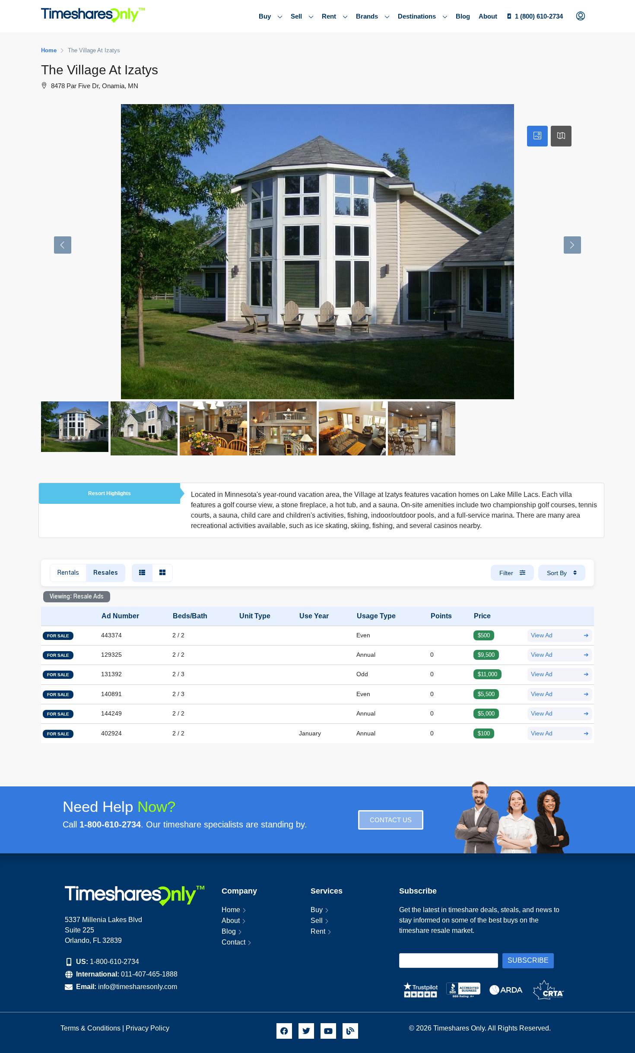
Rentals (68, 573)
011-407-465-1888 (149, 974)
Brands (367, 16)
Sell (296, 16)
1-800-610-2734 (114, 961)
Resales (105, 573)
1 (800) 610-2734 (539, 16)
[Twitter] (306, 1031)
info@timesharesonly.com (137, 986)
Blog (463, 16)
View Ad (560, 635)
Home (231, 909)
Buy (265, 16)
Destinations (417, 16)
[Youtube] (328, 1031)
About (488, 16)
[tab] (537, 136)
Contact (233, 942)
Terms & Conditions (90, 1028)
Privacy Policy (148, 1028)
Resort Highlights (109, 493)
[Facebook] (284, 1031)
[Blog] (350, 1031)
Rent (329, 16)
